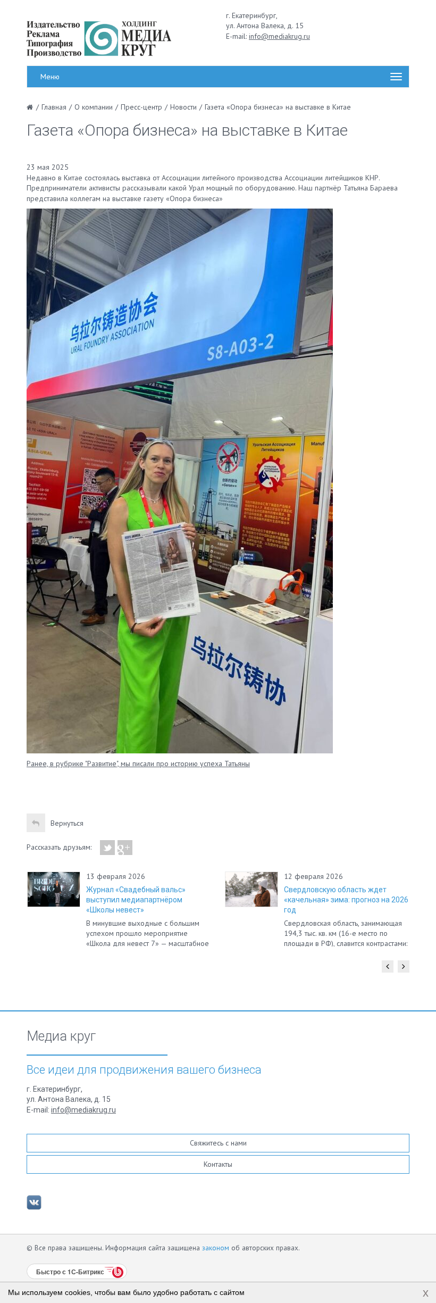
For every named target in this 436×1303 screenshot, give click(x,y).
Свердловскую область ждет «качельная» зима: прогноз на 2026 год (346, 900)
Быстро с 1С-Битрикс (70, 1271)
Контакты (218, 1164)
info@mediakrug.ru (279, 36)
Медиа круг (61, 1036)
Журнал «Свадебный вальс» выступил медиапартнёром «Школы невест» (136, 900)
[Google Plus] (125, 847)
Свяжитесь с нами (218, 1143)
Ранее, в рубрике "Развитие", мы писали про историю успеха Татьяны (138, 763)
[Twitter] (107, 847)
